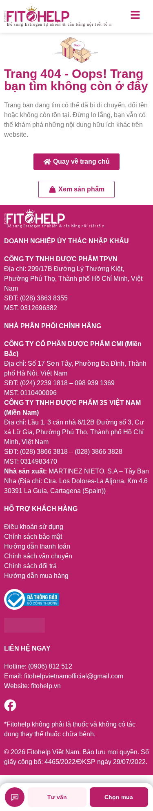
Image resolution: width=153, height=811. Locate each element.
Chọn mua (118, 797)
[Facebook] (10, 705)
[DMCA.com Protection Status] (24, 630)
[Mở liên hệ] (14, 797)
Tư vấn (57, 797)
